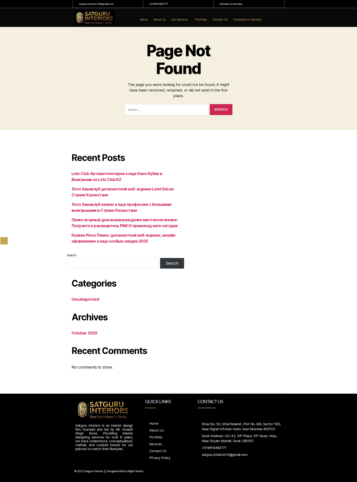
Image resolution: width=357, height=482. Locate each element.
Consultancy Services (247, 19)
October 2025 (84, 333)
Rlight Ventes (135, 471)
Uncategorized (85, 299)
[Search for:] (165, 110)
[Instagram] (87, 458)
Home (144, 19)
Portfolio (201, 19)
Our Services (179, 19)
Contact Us (220, 19)
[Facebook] (79, 458)
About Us (159, 19)
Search (71, 255)
